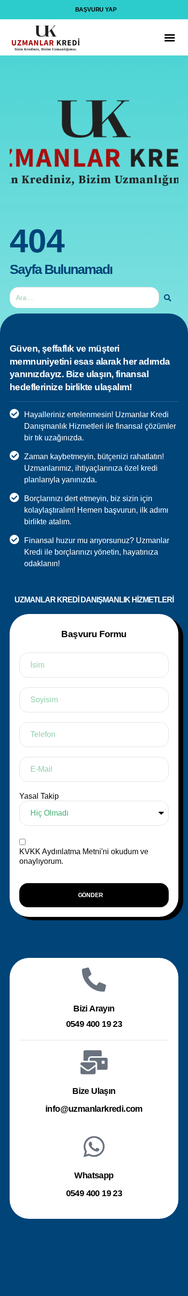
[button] (169, 37)
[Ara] (167, 297)
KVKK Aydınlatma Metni (60, 851)
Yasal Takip (39, 796)
